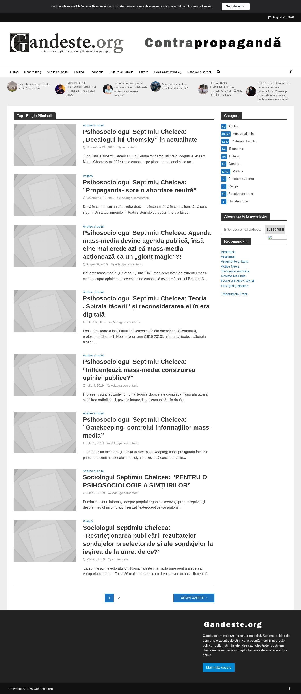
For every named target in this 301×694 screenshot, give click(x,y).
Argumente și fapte (234, 261)
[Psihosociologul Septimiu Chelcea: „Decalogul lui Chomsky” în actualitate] (45, 144)
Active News (230, 266)
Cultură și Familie (121, 72)
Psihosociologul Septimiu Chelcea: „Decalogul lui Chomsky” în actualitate (140, 135)
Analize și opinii (57, 72)
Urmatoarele (192, 598)
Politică (79, 72)
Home (14, 72)
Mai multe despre (218, 667)
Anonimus (228, 256)
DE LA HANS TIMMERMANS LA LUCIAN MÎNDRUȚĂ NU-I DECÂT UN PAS (226, 89)
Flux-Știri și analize (234, 286)
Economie (97, 72)
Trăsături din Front (234, 294)
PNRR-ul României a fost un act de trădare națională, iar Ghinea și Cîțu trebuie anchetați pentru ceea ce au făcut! (274, 91)
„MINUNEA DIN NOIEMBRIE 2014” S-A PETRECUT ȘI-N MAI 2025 (81, 89)
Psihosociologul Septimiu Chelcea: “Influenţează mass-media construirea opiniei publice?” (139, 369)
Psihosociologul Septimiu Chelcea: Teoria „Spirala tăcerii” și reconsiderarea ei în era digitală (146, 306)
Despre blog (32, 72)
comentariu (120, 559)
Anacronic (228, 252)
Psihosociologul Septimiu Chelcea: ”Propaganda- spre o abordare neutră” (140, 186)
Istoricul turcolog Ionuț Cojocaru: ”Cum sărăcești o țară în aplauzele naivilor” (130, 89)
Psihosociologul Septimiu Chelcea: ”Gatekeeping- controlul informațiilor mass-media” (147, 427)
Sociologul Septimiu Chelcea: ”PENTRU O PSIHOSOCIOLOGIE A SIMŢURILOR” (145, 481)
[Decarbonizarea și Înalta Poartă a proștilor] (12, 86)
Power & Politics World (237, 281)
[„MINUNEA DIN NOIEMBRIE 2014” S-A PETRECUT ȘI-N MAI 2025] (59, 89)
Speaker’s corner (199, 72)
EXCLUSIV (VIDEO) (168, 72)
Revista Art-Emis (233, 276)
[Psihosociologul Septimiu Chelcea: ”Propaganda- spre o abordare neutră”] (45, 195)
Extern (143, 72)
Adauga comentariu (135, 198)
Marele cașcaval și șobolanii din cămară (175, 86)
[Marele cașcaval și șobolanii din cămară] (155, 86)
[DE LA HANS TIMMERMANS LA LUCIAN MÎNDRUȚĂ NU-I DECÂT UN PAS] (203, 89)
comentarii (129, 147)
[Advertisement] (254, 380)
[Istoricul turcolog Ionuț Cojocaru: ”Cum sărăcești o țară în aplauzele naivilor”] (107, 89)
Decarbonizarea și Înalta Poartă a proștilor (34, 86)
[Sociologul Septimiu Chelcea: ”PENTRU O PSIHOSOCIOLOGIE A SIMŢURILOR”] (45, 490)
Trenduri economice (235, 271)
